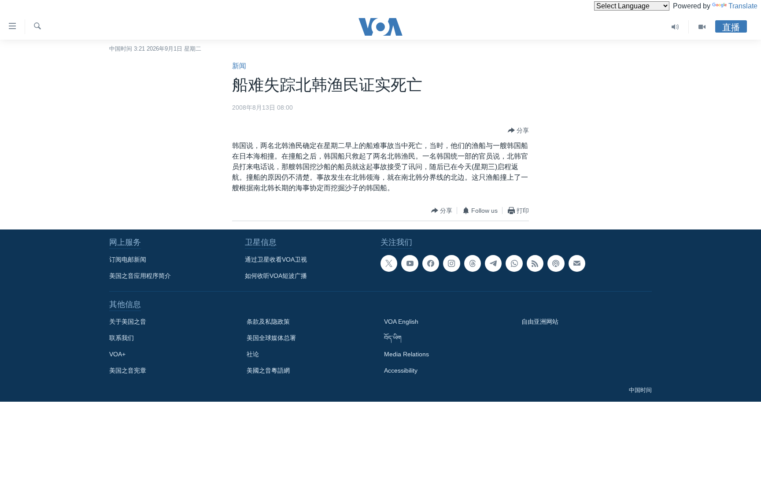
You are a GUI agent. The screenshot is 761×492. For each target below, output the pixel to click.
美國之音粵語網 (268, 370)
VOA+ (117, 354)
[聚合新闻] (535, 263)
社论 (253, 354)
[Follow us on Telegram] (493, 263)
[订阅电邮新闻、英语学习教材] (577, 263)
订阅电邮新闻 (127, 259)
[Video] (702, 26)
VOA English (401, 321)
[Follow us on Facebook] (430, 263)
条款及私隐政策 (268, 321)
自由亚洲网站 (539, 321)
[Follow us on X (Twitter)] (388, 263)
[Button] (518, 130)
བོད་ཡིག (393, 337)
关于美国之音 (127, 321)
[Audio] (675, 26)
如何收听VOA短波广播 (276, 275)
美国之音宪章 (127, 370)
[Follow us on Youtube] (409, 263)
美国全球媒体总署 (271, 337)
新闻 (239, 66)
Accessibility (400, 370)
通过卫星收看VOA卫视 (276, 259)
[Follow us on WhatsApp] (514, 263)
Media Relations (406, 354)
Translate (742, 6)
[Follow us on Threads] (472, 263)
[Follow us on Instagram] (451, 263)
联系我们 (121, 337)
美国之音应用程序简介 (140, 275)
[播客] (555, 263)
